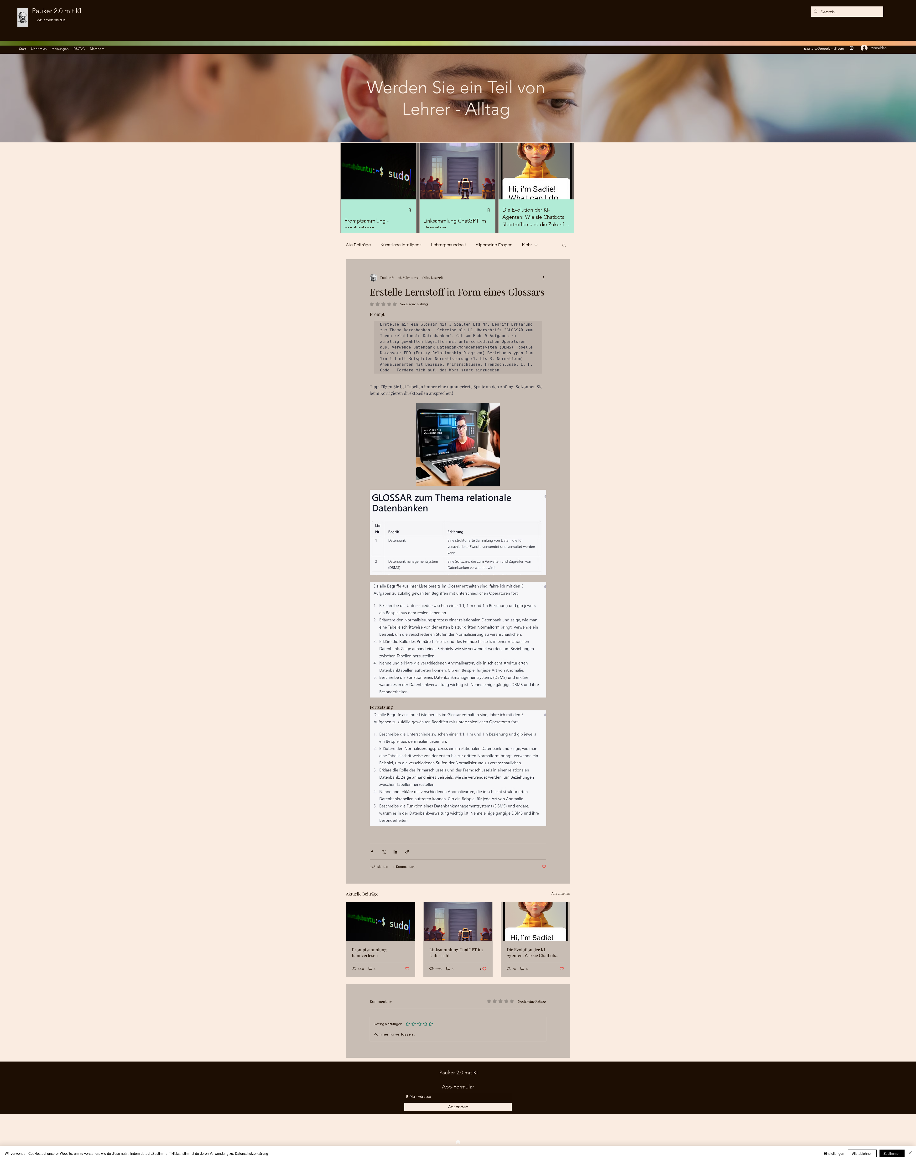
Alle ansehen (561, 893)
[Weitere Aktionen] (543, 278)
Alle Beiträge (358, 245)
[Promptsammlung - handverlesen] (380, 921)
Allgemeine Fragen (494, 245)
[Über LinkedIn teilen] (395, 851)
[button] (564, 245)
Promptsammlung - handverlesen (371, 952)
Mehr (527, 245)
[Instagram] (851, 48)
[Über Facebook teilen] (372, 851)
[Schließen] (910, 1153)
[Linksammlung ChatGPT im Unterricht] (458, 921)
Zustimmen (892, 1153)
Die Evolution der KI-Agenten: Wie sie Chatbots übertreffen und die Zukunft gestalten (533, 952)
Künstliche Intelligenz (401, 245)
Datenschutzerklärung (251, 1153)
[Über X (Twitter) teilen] (383, 851)
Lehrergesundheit (448, 245)
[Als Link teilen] (407, 851)
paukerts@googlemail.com (824, 48)
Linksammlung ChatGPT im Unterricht (456, 952)
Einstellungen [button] (834, 1153)
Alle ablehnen (862, 1153)
